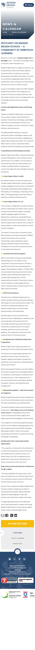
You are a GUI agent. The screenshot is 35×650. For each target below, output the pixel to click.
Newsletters (17, 544)
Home (5, 32)
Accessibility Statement (17, 568)
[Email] (10, 559)
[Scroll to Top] (17, 551)
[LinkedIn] (24, 559)
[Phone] (15, 559)
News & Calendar (19, 32)
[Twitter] (19, 559)
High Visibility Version (17, 566)
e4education (21, 572)
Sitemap (17, 570)
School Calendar (17, 538)
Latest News (8, 34)
